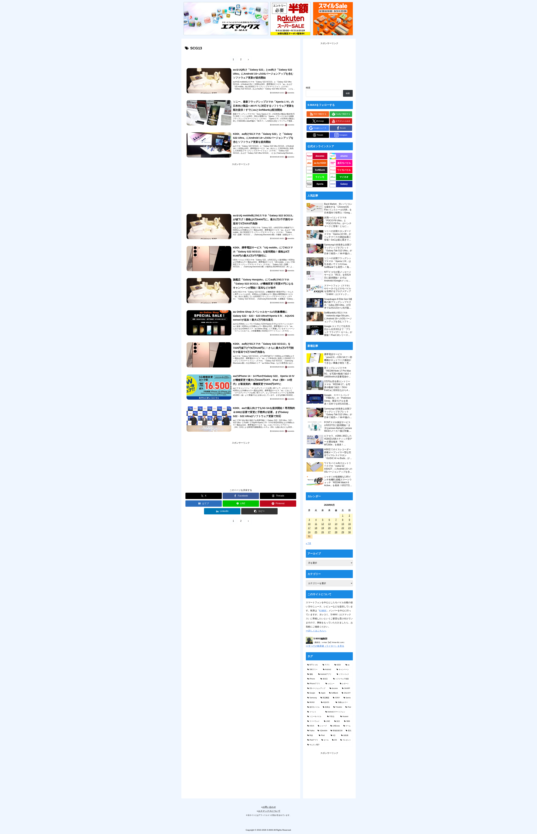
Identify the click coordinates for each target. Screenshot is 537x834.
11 (316, 524)
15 (342, 524)
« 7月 (308, 543)
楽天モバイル (344, 163)
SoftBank (320, 170)
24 (309, 532)
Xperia (319, 184)
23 (349, 528)
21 (336, 528)
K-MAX (322, 610)
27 (329, 532)
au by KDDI (320, 163)
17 (309, 528)
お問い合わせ (269, 807)
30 (349, 532)
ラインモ (319, 177)
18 (316, 528)
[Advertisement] (241, 186)
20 (329, 528)
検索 (308, 87)
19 (322, 528)
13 (329, 524)
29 (342, 532)
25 (316, 532)
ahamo (344, 156)
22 (342, 528)
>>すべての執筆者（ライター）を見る (325, 646)
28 (336, 532)
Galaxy (344, 184)
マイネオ (344, 177)
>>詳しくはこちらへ (316, 631)
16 (349, 524)
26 (322, 532)
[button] (259, 511)
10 (309, 524)
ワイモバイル (344, 170)
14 (336, 524)
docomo (319, 156)
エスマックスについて (269, 811)
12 (322, 524)
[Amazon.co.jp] (333, 18)
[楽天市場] (290, 18)
